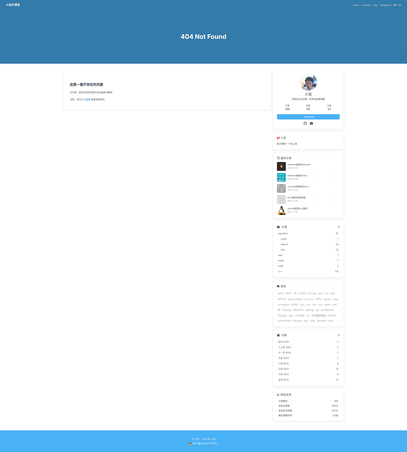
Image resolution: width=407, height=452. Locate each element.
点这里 (87, 99)
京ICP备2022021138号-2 (205, 443)
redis (281, 293)
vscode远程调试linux (298, 186)
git (317, 310)
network (322, 320)
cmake (300, 315)
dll (295, 293)
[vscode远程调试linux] (281, 188)
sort (289, 293)
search (298, 310)
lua (302, 304)
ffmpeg (282, 315)
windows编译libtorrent (298, 164)
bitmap (312, 293)
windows (327, 310)
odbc (294, 304)
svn (320, 304)
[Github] (305, 123)
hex (314, 304)
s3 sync (309, 299)
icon (308, 304)
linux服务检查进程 (296, 197)
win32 (282, 299)
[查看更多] (339, 227)
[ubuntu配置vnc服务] (281, 210)
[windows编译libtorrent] (281, 166)
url (326, 293)
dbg (335, 299)
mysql (331, 315)
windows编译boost (297, 175)
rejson (327, 299)
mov (306, 320)
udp (291, 315)
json (321, 293)
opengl (309, 310)
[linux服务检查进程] (281, 199)
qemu (327, 304)
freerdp (286, 310)
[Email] (311, 123)
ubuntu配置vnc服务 (297, 208)
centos (302, 293)
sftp (312, 320)
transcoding (295, 299)
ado (330, 320)
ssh (335, 304)
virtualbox (284, 304)
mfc (319, 299)
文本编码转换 (318, 315)
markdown (284, 320)
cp (308, 315)
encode (297, 320)
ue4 (332, 293)
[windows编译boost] (281, 177)
